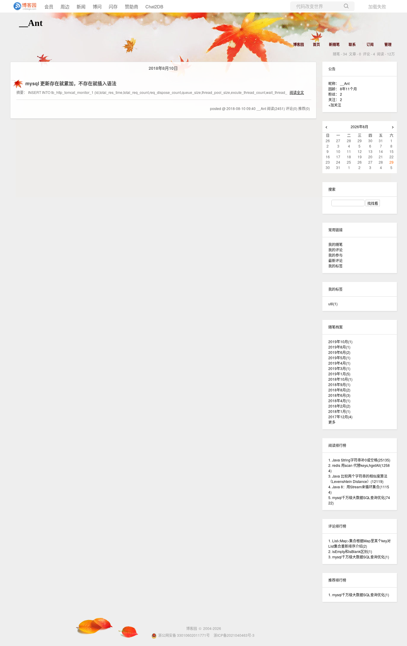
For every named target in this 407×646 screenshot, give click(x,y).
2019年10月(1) (340, 341)
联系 (352, 44)
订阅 (370, 44)
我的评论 (335, 249)
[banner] (24, 6)
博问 (97, 6)
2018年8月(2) (339, 389)
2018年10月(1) (340, 379)
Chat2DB (154, 6)
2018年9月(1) (339, 384)
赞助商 (131, 6)
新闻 (81, 6)
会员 (48, 6)
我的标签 (335, 265)
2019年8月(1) (339, 346)
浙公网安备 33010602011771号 (184, 635)
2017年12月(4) (340, 416)
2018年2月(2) (339, 405)
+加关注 (334, 104)
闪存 (113, 6)
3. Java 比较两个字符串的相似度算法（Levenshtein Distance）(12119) (357, 478)
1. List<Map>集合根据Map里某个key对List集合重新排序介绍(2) (359, 543)
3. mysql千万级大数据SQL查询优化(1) (358, 556)
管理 (388, 44)
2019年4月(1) (339, 362)
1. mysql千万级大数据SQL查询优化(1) (358, 594)
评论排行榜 (337, 526)
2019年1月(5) (339, 373)
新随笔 (334, 44)
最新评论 (335, 260)
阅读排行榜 (337, 445)
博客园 (298, 44)
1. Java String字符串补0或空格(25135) (359, 459)
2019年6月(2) (339, 352)
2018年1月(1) (339, 411)
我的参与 (335, 255)
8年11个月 (348, 88)
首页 (316, 44)
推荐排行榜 (337, 580)
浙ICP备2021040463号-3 (234, 635)
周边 (64, 6)
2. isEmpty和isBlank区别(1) (350, 551)
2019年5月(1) (339, 357)
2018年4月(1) (339, 400)
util (333, 303)
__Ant (31, 23)
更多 (331, 422)
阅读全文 (297, 92)
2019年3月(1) (339, 368)
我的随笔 (335, 244)
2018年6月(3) (339, 395)
